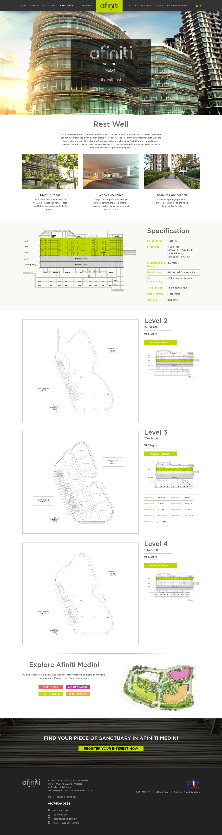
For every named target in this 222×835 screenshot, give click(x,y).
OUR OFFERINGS (66, 6)
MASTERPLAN (49, 6)
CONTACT (159, 6)
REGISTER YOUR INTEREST (178, 6)
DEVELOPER (145, 6)
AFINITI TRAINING (78, 694)
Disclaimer (178, 792)
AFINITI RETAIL (50, 687)
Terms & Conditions (192, 792)
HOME (23, 6)
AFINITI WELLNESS (77, 687)
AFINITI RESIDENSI (50, 694)
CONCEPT (34, 6)
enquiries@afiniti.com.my (64, 819)
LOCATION (131, 6)
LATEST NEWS (87, 6)
